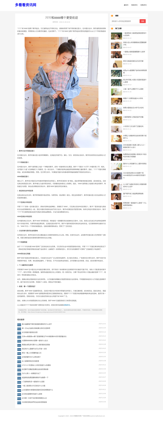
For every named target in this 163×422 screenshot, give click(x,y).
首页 (126, 5)
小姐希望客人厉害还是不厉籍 (133, 117)
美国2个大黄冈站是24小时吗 (133, 98)
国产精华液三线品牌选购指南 (133, 193)
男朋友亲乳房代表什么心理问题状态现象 (36, 345)
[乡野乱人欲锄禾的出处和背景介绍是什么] (116, 139)
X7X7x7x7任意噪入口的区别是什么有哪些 (36, 365)
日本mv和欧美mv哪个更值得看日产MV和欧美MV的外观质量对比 (44, 336)
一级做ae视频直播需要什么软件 (134, 52)
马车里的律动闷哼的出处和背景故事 (34, 402)
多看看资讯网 (25, 5)
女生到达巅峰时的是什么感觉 (32, 394)
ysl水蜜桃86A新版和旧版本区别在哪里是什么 (37, 390)
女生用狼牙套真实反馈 (29, 332)
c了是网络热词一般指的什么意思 (33, 381)
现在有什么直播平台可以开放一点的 (34, 349)
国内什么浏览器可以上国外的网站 (134, 163)
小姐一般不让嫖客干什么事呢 (133, 89)
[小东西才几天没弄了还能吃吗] (116, 129)
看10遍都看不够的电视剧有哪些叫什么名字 (37, 324)
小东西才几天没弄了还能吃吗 (133, 126)
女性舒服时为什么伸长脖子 (31, 357)
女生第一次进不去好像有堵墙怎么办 (34, 398)
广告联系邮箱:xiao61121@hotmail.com (93, 416)
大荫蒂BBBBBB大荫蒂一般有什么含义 (35, 340)
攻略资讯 (143, 5)
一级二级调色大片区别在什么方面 (33, 386)
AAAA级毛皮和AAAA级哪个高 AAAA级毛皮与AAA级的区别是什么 (134, 175)
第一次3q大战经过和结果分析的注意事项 (36, 328)
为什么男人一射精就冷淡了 (31, 373)
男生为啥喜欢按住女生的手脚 (133, 61)
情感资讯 (134, 5)
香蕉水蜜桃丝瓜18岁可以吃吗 (133, 108)
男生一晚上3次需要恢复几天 (31, 353)
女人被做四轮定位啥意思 (30, 361)
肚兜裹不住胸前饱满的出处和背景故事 (35, 369)
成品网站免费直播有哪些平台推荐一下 (35, 377)
